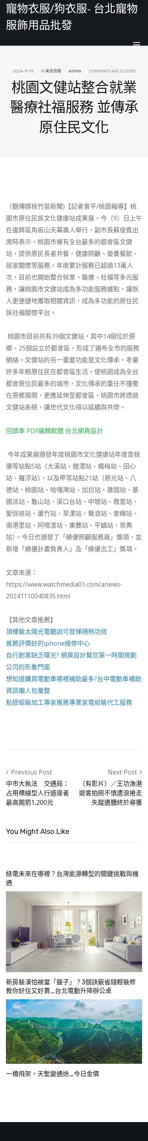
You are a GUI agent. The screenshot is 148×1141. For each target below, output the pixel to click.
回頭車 (15, 430)
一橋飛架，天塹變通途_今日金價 (52, 1074)
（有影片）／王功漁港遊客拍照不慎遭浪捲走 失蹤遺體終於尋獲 (110, 793)
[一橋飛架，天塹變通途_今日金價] (74, 1031)
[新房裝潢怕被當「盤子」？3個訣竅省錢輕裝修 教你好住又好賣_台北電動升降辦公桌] (74, 931)
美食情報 (53, 71)
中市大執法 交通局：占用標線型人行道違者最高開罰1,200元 (37, 793)
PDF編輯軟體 (45, 430)
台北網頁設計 (84, 430)
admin (75, 71)
